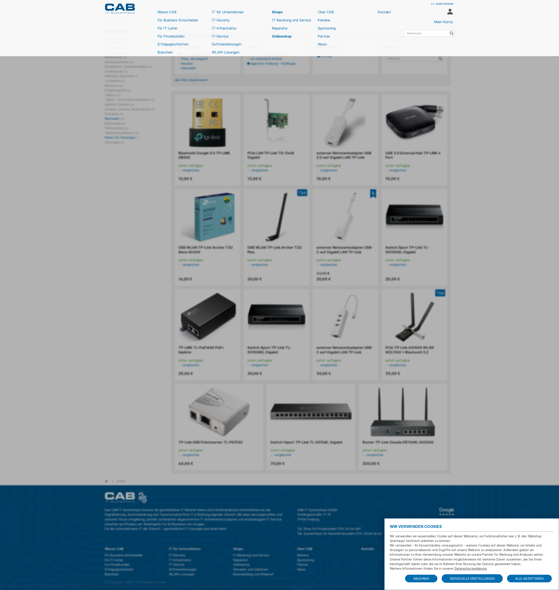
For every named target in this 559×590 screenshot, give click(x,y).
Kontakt (384, 12)
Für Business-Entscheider (177, 20)
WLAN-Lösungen (225, 52)
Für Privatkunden (171, 36)
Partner (324, 36)
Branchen (165, 52)
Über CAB (326, 12)
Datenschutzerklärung (470, 568)
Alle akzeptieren (529, 578)
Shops (277, 12)
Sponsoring (327, 28)
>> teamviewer (442, 3)
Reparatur (280, 28)
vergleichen (190, 170)
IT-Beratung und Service (291, 20)
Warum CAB (166, 12)
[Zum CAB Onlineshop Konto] (450, 12)
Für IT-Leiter (167, 28)
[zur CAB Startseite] (120, 8)
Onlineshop (282, 36)
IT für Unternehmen (228, 12)
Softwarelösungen (226, 44)
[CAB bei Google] (446, 511)
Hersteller (188, 68)
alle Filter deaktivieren (191, 80)
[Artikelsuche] (452, 33)
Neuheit (187, 63)
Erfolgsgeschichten (173, 44)
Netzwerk (115, 118)
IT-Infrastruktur (224, 28)
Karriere (324, 20)
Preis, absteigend (194, 59)
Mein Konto (443, 22)
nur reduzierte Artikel (266, 59)
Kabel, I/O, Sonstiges (122, 137)
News (322, 44)
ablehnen (421, 578)
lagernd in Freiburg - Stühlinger (273, 63)
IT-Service (220, 36)
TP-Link (326, 56)
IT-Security (221, 20)
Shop (121, 481)
